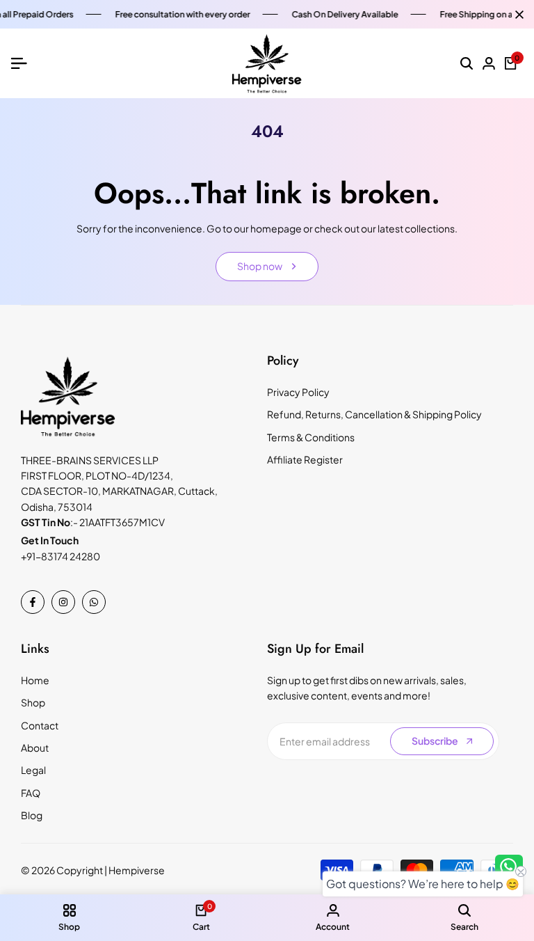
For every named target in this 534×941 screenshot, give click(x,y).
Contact (39, 725)
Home (35, 680)
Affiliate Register (305, 459)
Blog (31, 815)
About (35, 747)
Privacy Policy (298, 392)
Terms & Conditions (311, 437)
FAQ (30, 792)
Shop (33, 702)
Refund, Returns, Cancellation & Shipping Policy (374, 414)
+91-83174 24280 (60, 556)
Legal (33, 770)
